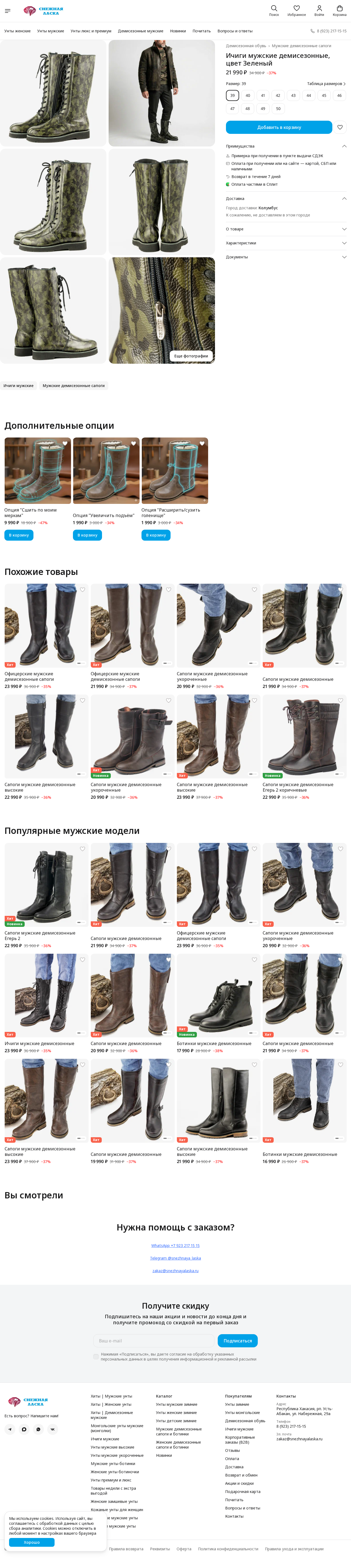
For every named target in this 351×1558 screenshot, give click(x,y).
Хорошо (32, 1542)
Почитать (202, 30)
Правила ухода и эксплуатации (294, 1548)
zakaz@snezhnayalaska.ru (175, 1270)
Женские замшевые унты (114, 1501)
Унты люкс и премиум (91, 30)
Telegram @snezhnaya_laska (175, 1258)
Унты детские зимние (176, 1420)
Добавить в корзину (279, 127)
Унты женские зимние (176, 1412)
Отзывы (232, 1450)
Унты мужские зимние (176, 1404)
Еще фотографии (191, 356)
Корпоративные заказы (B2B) (240, 1440)
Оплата (232, 1458)
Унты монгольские (242, 1412)
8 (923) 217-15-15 (291, 1426)
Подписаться (237, 1341)
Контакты (234, 1516)
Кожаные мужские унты (113, 1526)
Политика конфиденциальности (228, 1548)
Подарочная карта (243, 1491)
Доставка (234, 1466)
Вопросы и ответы (235, 30)
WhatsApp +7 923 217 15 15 (175, 1245)
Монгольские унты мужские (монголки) (117, 1428)
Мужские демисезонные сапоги (301, 45)
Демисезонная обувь (246, 45)
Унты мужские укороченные (117, 1455)
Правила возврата (126, 1548)
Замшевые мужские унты (114, 1517)
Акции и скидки (239, 1483)
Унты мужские (50, 30)
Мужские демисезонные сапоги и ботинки (179, 1431)
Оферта (184, 1548)
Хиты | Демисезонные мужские (112, 1415)
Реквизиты (160, 1548)
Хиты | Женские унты (111, 1404)
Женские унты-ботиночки (115, 1471)
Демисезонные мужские (140, 30)
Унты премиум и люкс (111, 1480)
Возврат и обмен (241, 1475)
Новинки (178, 30)
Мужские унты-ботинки (113, 1463)
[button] (297, 11)
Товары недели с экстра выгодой (113, 1491)
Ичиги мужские (105, 1438)
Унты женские (17, 30)
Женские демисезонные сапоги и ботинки (178, 1445)
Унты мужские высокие (112, 1447)
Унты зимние (237, 1404)
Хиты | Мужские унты (111, 1396)
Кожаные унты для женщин (117, 1509)
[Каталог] (7, 11)
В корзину (19, 535)
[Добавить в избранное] (340, 127)
